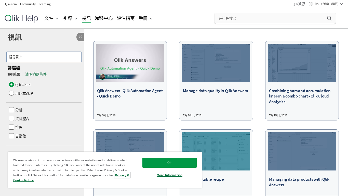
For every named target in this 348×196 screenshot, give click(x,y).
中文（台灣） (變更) (326, 4)
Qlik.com (11, 4)
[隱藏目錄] (80, 37)
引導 (67, 18)
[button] (329, 18)
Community (28, 4)
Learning (44, 4)
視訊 (86, 18)
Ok (169, 163)
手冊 (143, 18)
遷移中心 (104, 18)
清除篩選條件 (36, 74)
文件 (48, 18)
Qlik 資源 (298, 4)
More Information (169, 175)
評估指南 (126, 18)
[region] (105, 170)
